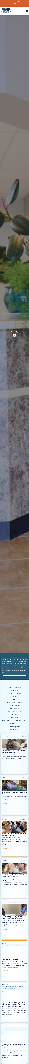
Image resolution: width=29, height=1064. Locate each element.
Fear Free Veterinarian (14, 693)
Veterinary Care (14, 724)
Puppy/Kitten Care (14, 711)
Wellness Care (14, 730)
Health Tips (14, 699)
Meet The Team (14, 705)
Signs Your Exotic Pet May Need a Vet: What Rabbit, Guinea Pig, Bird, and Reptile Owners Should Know (14, 1004)
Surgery (14, 714)
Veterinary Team (14, 727)
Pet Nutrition (14, 708)
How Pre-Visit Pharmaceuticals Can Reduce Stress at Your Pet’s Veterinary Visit (14, 1046)
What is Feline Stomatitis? (10, 959)
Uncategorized (14, 718)
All (14, 684)
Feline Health (14, 696)
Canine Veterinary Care (14, 687)
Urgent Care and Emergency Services (14, 721)
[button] (26, 11)
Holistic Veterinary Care (15, 702)
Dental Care (14, 690)
